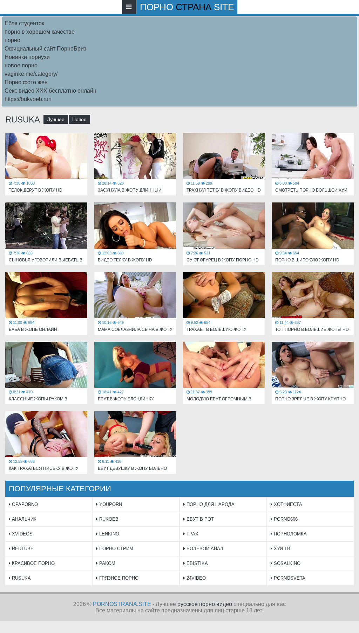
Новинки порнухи (27, 57)
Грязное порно (118, 578)
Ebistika (196, 563)
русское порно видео (204, 604)
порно (12, 40)
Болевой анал (204, 548)
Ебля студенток (24, 23)
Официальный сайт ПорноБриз (45, 49)
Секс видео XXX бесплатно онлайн (50, 91)
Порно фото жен (26, 82)
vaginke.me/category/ (31, 74)
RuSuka (21, 578)
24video (195, 578)
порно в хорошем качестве (40, 32)
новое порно (21, 65)
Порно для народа (210, 504)
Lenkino (108, 534)
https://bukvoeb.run (28, 99)
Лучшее (56, 119)
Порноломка (289, 534)
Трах (191, 534)
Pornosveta (288, 578)
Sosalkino (286, 563)
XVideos (22, 534)
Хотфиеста (287, 504)
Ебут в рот (199, 519)
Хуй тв (281, 548)
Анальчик (23, 519)
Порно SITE (187, 7)
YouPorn (110, 504)
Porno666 (285, 519)
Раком (106, 563)
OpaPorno (24, 504)
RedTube (22, 548)
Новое (79, 119)
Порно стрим (115, 548)
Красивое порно (33, 563)
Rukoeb (108, 519)
